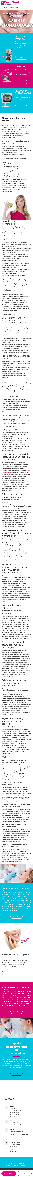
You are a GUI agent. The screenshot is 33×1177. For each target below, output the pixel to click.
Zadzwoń (24, 1173)
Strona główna (6, 7)
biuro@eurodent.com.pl (17, 1131)
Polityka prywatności (11, 1165)
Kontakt (21, 1163)
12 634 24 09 (22, 1123)
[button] (14, 30)
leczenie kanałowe (7, 287)
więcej (20, 57)
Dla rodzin (19, 1162)
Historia (25, 1160)
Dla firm (26, 1162)
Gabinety (18, 1160)
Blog (15, 1163)
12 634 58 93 (14, 1123)
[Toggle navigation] (29, 3)
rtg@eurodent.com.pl (22, 1134)
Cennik (10, 1163)
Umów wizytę (24, 1165)
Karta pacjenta (9, 1162)
